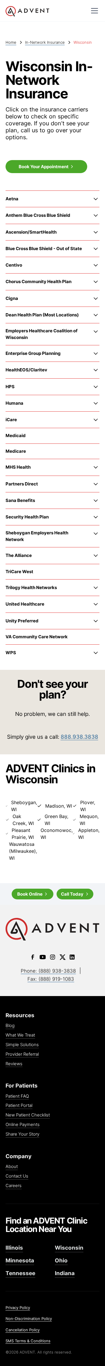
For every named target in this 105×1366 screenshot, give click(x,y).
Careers (14, 1185)
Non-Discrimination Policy (29, 1318)
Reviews (14, 1063)
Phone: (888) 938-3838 (48, 971)
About (12, 1166)
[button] (94, 11)
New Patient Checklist (28, 1115)
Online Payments (23, 1124)
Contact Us (17, 1176)
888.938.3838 (79, 737)
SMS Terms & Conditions (28, 1341)
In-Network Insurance (45, 42)
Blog (10, 1025)
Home (11, 42)
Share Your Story (22, 1134)
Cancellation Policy (23, 1330)
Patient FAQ (17, 1096)
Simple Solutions (22, 1044)
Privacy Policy (18, 1307)
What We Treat (20, 1035)
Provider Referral (22, 1054)
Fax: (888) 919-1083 (50, 979)
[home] (45, 11)
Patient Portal (19, 1105)
